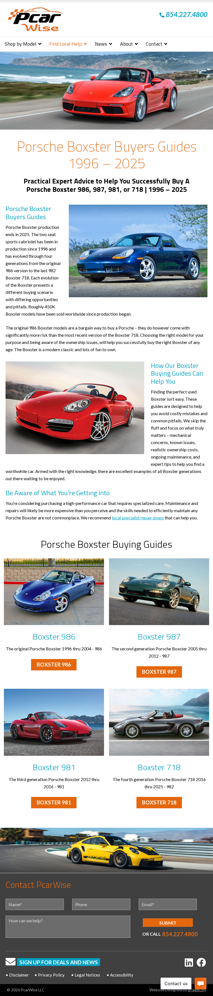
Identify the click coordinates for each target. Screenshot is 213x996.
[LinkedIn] (189, 962)
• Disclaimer (17, 974)
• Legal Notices (85, 974)
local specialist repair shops (138, 517)
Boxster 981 (53, 767)
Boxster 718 (159, 767)
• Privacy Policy (49, 974)
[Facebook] (201, 962)
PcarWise (35, 20)
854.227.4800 (180, 934)
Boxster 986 (53, 636)
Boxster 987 (159, 636)
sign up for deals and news (58, 962)
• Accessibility (119, 974)
